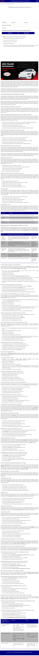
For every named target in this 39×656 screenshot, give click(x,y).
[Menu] (37, 1)
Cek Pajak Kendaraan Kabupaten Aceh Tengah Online (20, 1)
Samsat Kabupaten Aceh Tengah (15, 328)
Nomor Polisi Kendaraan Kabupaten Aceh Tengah (21, 275)
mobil (18, 99)
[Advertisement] (10, 15)
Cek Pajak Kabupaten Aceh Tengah (19, 270)
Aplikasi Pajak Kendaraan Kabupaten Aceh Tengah (27, 358)
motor (16, 99)
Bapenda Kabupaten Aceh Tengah (12, 299)
